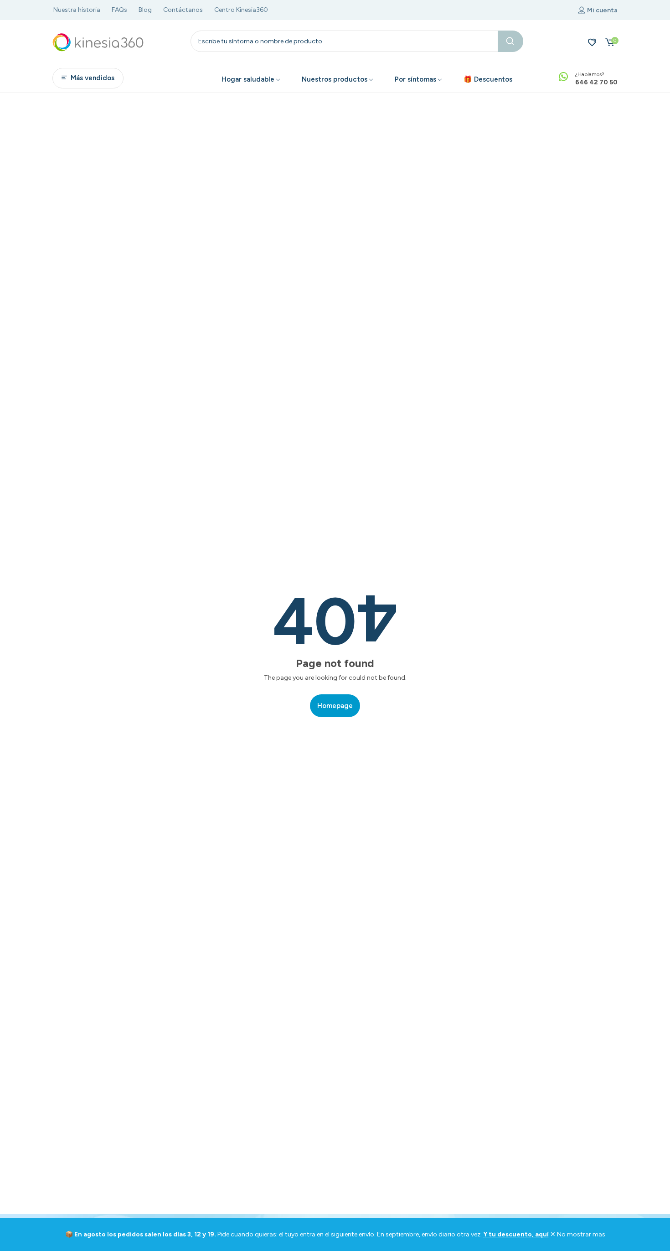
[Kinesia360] (98, 42)
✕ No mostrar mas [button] (577, 1234)
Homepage (335, 706)
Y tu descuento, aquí (516, 1234)
